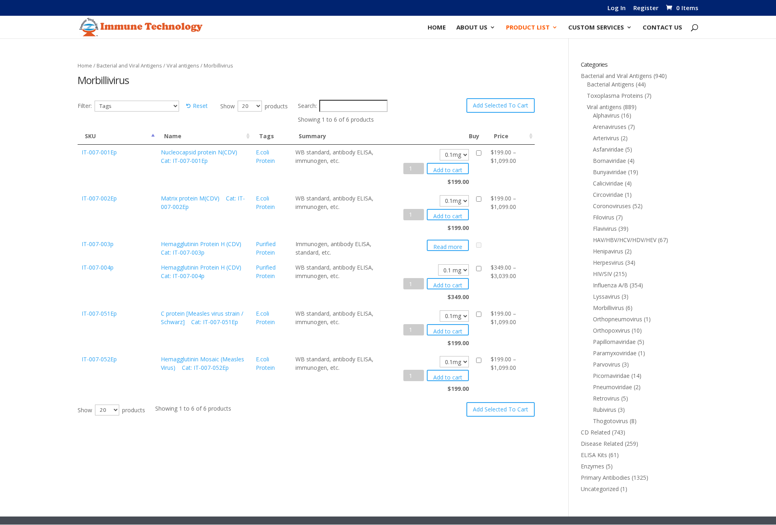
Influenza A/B (610, 285)
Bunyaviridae (609, 172)
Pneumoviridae (612, 387)
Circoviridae (608, 194)
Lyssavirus (606, 296)
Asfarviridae (608, 149)
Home (437, 27)
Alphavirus (606, 115)
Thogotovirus (610, 421)
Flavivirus (605, 228)
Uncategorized (600, 489)
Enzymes (592, 466)
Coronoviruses (612, 206)
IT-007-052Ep (99, 359)
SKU (90, 136)
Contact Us (662, 27)
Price (501, 136)
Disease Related (602, 443)
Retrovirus (606, 398)
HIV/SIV (602, 274)
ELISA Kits (594, 455)
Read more (447, 247)
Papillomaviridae (614, 342)
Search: (307, 106)
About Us (471, 27)
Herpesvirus (608, 262)
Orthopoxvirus (611, 330)
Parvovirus (606, 364)
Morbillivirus (608, 308)
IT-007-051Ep (99, 313)
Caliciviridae (608, 183)
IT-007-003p (98, 244)
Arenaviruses (609, 127)
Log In (616, 8)
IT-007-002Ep (99, 198)
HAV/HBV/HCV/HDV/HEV (624, 240)
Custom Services (596, 27)
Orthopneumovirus (617, 319)
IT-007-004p (98, 267)
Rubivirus (604, 409)
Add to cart (447, 170)
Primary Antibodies (605, 477)
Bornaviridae (609, 160)
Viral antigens (183, 65)
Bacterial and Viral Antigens (129, 65)
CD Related (595, 432)
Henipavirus (608, 251)
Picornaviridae (611, 376)
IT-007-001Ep (99, 152)
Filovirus (603, 217)
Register (645, 8)
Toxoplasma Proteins (615, 95)
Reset (200, 106)
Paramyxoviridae (615, 353)
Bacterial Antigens (610, 84)
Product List (528, 27)
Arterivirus (606, 138)
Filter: (85, 106)
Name (172, 136)
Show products (254, 106)
